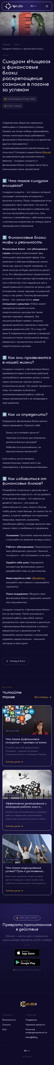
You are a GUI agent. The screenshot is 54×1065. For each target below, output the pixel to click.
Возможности (9, 1019)
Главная (6, 44)
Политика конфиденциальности (36, 1031)
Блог (17, 44)
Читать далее (13, 762)
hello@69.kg (32, 1037)
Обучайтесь (38, 578)
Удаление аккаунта (35, 1024)
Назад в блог (17, 661)
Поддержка (31, 1019)
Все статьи (41, 697)
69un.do (46, 152)
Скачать (6, 1024)
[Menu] (47, 6)
